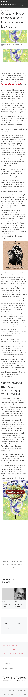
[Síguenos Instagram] (8, 1)
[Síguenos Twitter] (6, 1)
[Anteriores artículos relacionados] (21, 584)
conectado (20, 627)
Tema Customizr (23, 694)
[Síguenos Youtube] (4, 1)
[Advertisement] (14, 542)
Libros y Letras (6, 44)
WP (9, 694)
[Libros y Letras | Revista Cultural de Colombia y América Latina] (8, 5)
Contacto (4, 670)
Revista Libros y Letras (7, 668)
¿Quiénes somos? (6, 663)
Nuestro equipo (6, 665)
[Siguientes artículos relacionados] (25, 584)
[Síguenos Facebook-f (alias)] (1, 1)
